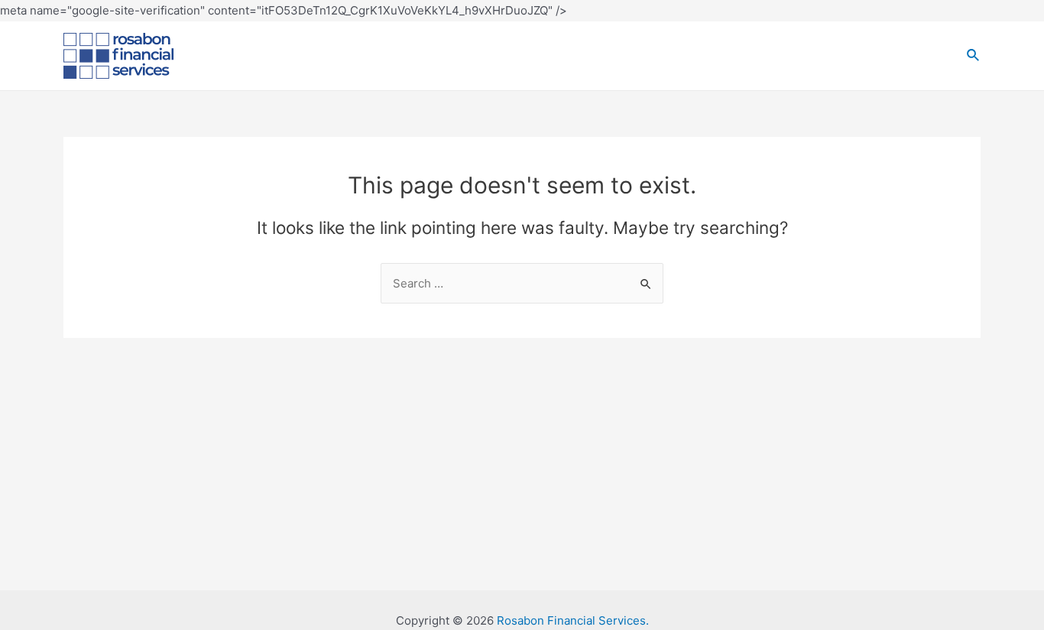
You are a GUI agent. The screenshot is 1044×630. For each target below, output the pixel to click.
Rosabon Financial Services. (573, 620)
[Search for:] (522, 283)
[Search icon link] (974, 55)
